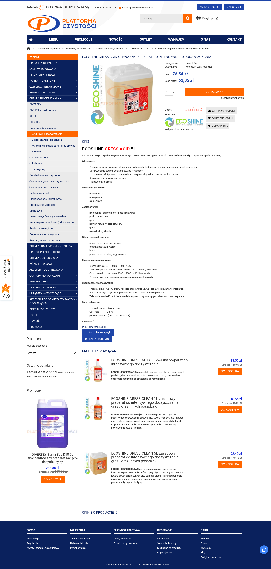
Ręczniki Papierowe (42, 74)
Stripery (36, 151)
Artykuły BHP (38, 281)
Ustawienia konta (79, 543)
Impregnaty (38, 169)
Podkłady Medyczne (42, 92)
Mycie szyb (35, 210)
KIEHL (33, 116)
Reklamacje (33, 538)
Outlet (34, 314)
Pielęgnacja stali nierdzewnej (45, 198)
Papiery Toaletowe (42, 80)
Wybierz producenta (37, 346)
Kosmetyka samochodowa (44, 240)
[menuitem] (53, 39)
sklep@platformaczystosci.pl (137, 7)
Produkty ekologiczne (41, 228)
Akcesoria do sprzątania (46, 269)
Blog (203, 552)
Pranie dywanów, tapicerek (44, 175)
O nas (204, 543)
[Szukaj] (187, 18)
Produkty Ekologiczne (44, 252)
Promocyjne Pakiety (43, 62)
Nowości (35, 320)
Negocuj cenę (164, 552)
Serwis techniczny (166, 543)
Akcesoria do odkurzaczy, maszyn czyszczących (52, 301)
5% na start (163, 538)
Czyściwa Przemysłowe (45, 86)
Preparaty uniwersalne (42, 204)
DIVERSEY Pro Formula (42, 110)
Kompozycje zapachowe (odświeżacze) (51, 222)
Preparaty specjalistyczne (44, 234)
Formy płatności (122, 538)
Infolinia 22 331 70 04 (58, 7)
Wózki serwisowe (41, 263)
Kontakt (205, 538)
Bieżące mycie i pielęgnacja (47, 139)
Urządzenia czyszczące (45, 293)
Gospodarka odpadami (44, 275)
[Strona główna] (62, 23)
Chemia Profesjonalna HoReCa (50, 246)
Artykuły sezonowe (42, 309)
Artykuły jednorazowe (45, 287)
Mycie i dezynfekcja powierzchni (47, 216)
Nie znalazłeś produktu (169, 547)
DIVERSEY (35, 104)
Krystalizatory (40, 157)
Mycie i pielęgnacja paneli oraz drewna (53, 145)
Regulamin (32, 543)
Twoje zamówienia (80, 538)
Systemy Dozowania (42, 68)
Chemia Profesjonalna (45, 98)
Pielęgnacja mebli (39, 192)
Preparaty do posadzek (42, 127)
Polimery (37, 163)
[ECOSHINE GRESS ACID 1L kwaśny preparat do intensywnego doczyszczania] (96, 370)
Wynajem (206, 547)
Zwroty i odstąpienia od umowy (43, 547)
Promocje (36, 326)
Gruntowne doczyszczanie (47, 133)
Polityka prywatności (211, 557)
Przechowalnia (78, 547)
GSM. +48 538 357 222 (105, 7)
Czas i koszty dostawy (125, 543)
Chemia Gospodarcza (43, 257)
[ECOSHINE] (184, 122)
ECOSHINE (35, 122)
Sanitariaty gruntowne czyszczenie (49, 181)
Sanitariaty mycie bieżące (43, 187)
